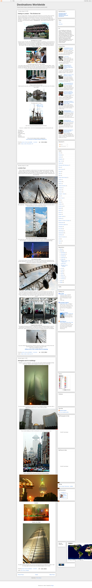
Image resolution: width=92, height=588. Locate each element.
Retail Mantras (63, 321)
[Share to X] (44, 142)
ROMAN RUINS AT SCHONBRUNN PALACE (69, 111)
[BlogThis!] (42, 142)
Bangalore (61, 159)
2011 (61, 249)
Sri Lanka (60, 228)
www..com (63, 492)
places (60, 212)
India (60, 195)
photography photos (62, 14)
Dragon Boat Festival (63, 177)
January (63, 278)
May (62, 271)
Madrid (60, 208)
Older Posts (52, 574)
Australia (60, 154)
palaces (60, 210)
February (63, 276)
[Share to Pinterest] (46, 142)
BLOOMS (62, 293)
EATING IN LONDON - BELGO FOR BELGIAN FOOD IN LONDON (68, 92)
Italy (59, 200)
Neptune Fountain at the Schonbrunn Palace (68, 75)
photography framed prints (63, 15)
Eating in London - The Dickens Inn (29, 13)
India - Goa (61, 197)
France (60, 191)
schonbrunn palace (62, 224)
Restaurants (29, 143)
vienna (60, 240)
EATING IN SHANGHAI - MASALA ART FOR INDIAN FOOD (68, 131)
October (63, 255)
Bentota (60, 163)
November (63, 254)
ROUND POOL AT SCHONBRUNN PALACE (69, 121)
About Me (60, 24)
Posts (61, 144)
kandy (60, 202)
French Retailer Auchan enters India (66, 322)
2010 (61, 250)
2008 (61, 282)
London (25, 143)
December (63, 252)
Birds (60, 167)
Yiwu (59, 243)
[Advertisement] (36, 154)
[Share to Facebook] (45, 142)
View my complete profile (64, 412)
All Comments (63, 146)
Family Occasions (62, 185)
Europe (22, 143)
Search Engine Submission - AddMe (66, 486)
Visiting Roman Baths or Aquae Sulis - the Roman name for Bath (69, 102)
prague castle (61, 216)
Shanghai (27, 570)
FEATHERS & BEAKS (64, 302)
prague (60, 214)
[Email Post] (39, 142)
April (62, 273)
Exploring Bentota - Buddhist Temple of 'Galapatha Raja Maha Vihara (68, 67)
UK (32, 143)
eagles (60, 179)
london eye (29, 353)
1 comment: (35, 142)
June (62, 270)
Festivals (60, 187)
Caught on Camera (64, 312)
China (24, 570)
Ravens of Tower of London (64, 220)
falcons (60, 183)
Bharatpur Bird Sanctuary (64, 165)
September (63, 257)
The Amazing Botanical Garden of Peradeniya (68, 84)
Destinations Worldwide (31, 4)
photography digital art (63, 13)
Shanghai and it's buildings (26, 360)
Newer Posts (21, 574)
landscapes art (61, 16)
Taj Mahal (60, 234)
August (62, 259)
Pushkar (60, 218)
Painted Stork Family (64, 303)
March (62, 275)
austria (60, 157)
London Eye (22, 168)
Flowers (60, 189)
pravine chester (63, 410)
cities (60, 173)
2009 (61, 280)
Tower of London (62, 236)
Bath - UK (60, 161)
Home (36, 574)
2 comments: (35, 352)
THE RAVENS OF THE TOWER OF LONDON (68, 49)
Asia (21, 570)
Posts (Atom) (38, 577)
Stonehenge (61, 230)
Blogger (52, 585)
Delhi (60, 175)
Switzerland (61, 232)
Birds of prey (61, 169)
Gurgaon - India (62, 193)
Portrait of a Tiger (63, 294)
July (62, 268)
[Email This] (41, 142)
